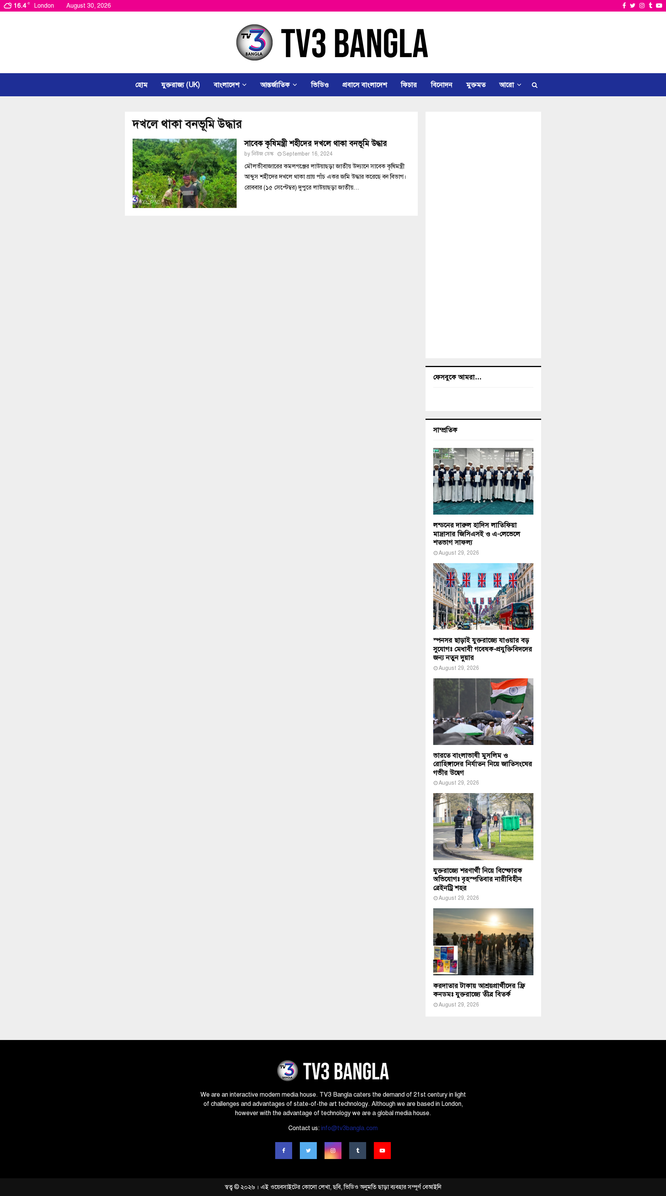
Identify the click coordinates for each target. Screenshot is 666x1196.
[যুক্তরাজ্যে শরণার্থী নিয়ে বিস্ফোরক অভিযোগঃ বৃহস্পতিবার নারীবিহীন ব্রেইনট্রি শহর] (483, 826)
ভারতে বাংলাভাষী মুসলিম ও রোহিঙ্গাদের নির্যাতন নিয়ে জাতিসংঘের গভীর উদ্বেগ (482, 764)
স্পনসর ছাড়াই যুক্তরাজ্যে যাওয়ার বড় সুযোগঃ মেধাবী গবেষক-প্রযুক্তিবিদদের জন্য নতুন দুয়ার (482, 649)
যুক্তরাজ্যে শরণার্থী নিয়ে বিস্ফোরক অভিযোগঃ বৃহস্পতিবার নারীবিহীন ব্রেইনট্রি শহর (477, 879)
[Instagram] (333, 1150)
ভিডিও (320, 85)
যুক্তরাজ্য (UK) (180, 85)
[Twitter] (308, 1150)
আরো (507, 85)
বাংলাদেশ (226, 85)
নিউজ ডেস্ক (263, 154)
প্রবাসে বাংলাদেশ (365, 85)
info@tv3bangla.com (349, 1128)
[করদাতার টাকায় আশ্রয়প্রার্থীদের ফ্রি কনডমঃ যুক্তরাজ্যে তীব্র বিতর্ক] (483, 941)
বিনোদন (441, 85)
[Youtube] (382, 1150)
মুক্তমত (476, 85)
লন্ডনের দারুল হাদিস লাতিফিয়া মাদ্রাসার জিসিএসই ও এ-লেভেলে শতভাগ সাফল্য (476, 534)
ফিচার (409, 85)
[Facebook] (283, 1150)
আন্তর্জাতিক (275, 85)
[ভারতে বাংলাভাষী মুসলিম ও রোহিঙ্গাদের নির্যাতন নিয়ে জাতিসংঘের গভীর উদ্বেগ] (483, 711)
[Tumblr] (357, 1150)
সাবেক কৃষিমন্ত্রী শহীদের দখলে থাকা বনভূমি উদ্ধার (315, 143)
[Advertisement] (483, 235)
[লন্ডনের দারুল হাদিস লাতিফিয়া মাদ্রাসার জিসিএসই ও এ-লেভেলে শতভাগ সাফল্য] (483, 481)
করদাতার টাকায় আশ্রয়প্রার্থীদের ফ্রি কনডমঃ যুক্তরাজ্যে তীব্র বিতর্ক (479, 990)
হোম (141, 85)
